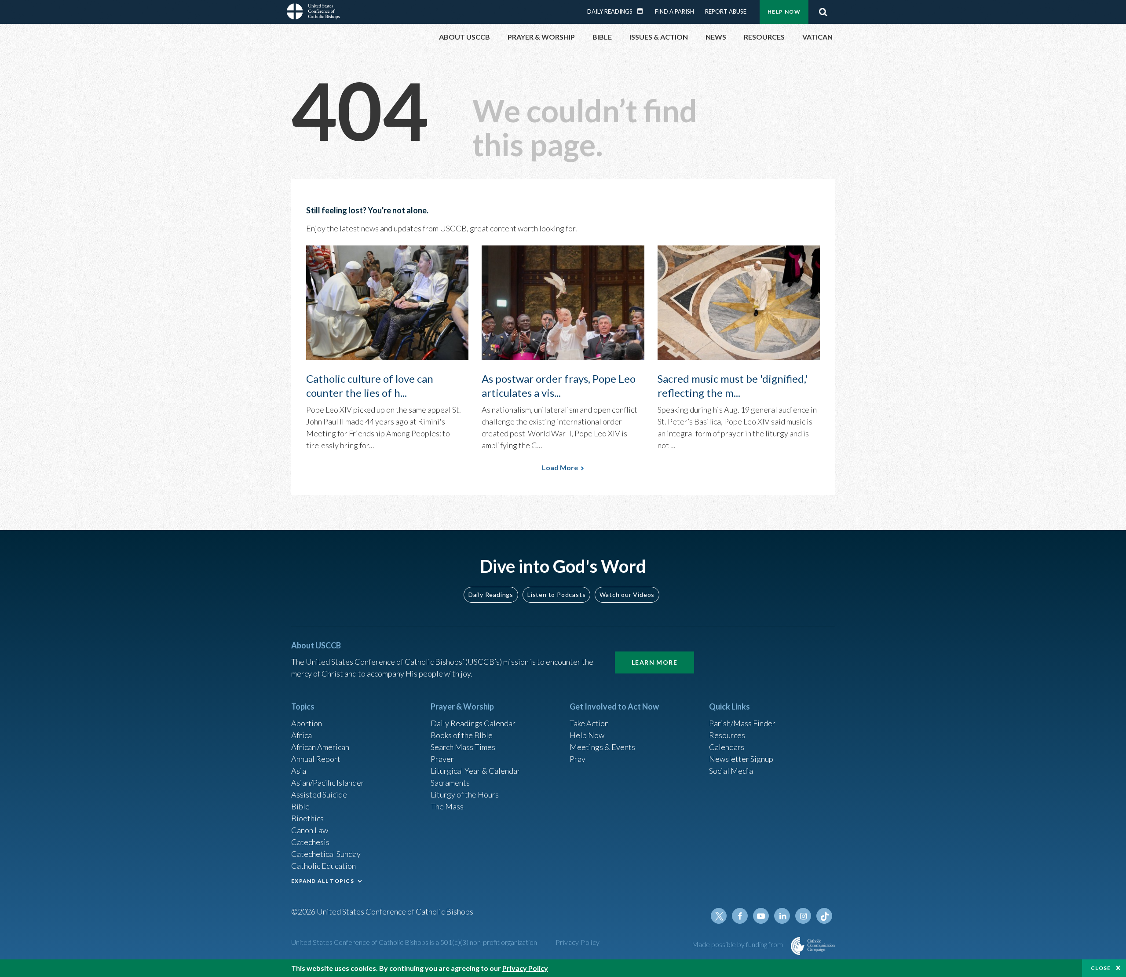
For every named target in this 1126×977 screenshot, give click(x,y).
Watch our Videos (627, 594)
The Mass (447, 806)
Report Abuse (725, 11)
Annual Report (315, 759)
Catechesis (310, 842)
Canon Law (309, 830)
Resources (727, 735)
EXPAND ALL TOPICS (322, 881)
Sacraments (450, 782)
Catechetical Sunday (326, 854)
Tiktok (824, 916)
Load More (560, 467)
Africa (301, 735)
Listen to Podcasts (556, 594)
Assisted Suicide (319, 794)
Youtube (761, 916)
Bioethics (307, 818)
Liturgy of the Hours (465, 794)
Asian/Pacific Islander (327, 782)
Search (823, 12)
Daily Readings (609, 11)
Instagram (803, 916)
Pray (577, 759)
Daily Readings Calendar (643, 11)
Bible (300, 806)
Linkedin (782, 916)
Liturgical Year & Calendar (475, 771)
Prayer (442, 759)
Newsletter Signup (741, 759)
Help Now (784, 11)
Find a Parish (674, 11)
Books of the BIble (462, 735)
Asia (298, 771)
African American (320, 747)
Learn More (654, 662)
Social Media (731, 771)
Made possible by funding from (738, 944)
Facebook (740, 916)
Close (1101, 968)
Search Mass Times (463, 747)
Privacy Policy (578, 942)
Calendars (726, 747)
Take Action (589, 723)
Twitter (719, 916)
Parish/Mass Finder (742, 723)
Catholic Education (323, 866)
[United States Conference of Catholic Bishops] (313, 13)
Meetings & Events (602, 747)
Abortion (306, 723)
